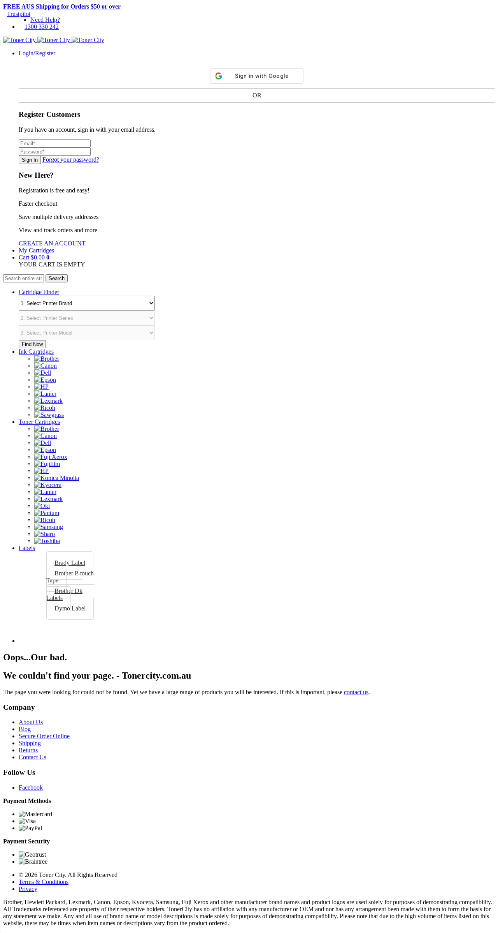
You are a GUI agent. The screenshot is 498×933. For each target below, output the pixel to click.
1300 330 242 (42, 26)
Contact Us (32, 757)
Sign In (30, 160)
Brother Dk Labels (64, 594)
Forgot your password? (70, 159)
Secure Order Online (44, 736)
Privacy (28, 888)
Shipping (30, 743)
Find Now (32, 344)
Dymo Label (70, 608)
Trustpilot (18, 14)
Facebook (31, 787)
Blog (25, 729)
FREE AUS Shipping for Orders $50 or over (62, 6)
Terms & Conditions (43, 881)
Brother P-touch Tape (70, 577)
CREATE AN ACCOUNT (52, 243)
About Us (31, 722)
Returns (28, 750)
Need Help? (45, 19)
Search (57, 278)
